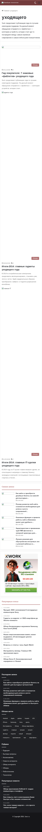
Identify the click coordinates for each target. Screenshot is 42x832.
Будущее (6, 750)
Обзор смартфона (28, 726)
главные (14, 730)
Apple (12, 718)
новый (21, 734)
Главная (6, 11)
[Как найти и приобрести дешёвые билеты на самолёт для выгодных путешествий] (8, 496)
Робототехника (8, 771)
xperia (27, 722)
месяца (5, 734)
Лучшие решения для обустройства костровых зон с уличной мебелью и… (27, 541)
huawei (27, 718)
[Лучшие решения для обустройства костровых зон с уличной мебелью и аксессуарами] (8, 542)
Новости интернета (10, 761)
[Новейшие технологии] (10, 3)
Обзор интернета (9, 764)
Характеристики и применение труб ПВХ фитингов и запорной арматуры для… (28, 530)
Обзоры (6, 768)
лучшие (22, 730)
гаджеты (5, 730)
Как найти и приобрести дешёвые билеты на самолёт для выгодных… (27, 495)
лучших (30, 730)
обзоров (28, 734)
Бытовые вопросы (9, 754)
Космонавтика (8, 757)
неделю (13, 734)
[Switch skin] (35, 3)
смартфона (32, 737)
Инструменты (7, 726)
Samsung (13, 722)
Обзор (17, 726)
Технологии (7, 775)
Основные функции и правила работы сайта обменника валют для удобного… (28, 520)
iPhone (5, 722)
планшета (6, 737)
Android (5, 718)
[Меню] (39, 3)
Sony (21, 722)
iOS (33, 718)
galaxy (20, 718)
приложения (16, 737)
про (25, 737)
